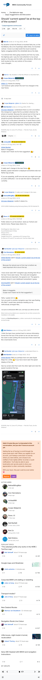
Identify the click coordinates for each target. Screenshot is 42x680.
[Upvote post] (32, 68)
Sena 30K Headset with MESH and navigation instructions (18, 653)
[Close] (38, 443)
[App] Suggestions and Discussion (12, 25)
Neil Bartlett (8, 107)
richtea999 (7, 142)
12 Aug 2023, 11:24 (13, 80)
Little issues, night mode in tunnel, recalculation (14, 636)
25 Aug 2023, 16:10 (24, 107)
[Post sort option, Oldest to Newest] (4, 35)
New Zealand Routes (9, 607)
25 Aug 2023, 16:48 (13, 165)
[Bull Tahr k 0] (2, 610)
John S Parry (8, 597)
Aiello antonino (9, 569)
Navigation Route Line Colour (12, 621)
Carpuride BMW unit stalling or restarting (17, 580)
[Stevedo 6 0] (2, 569)
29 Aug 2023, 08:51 (24, 330)
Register (6, 476)
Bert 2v (6, 41)
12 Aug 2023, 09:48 (21, 41)
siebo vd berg (9, 583)
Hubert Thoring (9, 641)
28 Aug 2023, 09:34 (13, 255)
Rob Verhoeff (8, 552)
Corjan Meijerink (9, 78)
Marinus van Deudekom (12, 610)
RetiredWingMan (9, 195)
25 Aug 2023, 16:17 (13, 144)
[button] (3, 677)
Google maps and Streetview (12, 563)
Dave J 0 (6, 216)
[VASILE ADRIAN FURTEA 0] (2, 552)
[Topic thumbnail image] (36, 564)
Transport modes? (8, 594)
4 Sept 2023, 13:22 (24, 354)
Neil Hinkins (8, 330)
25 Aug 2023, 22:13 (13, 198)
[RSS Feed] (24, 29)
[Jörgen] (2, 641)
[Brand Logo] (6, 4)
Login (13, 476)
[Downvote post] (39, 68)
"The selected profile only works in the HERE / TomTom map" (19, 548)
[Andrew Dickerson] (2, 624)
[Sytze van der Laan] (2, 583)
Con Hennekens (9, 252)
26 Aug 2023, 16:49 (13, 219)
